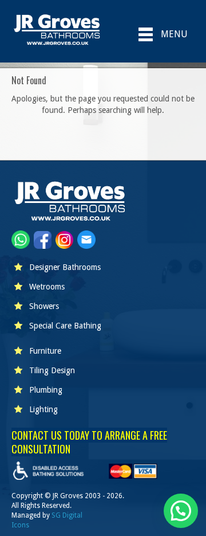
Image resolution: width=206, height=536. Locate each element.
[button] (181, 511)
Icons (20, 525)
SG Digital (67, 515)
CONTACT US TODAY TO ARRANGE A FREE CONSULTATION (89, 442)
